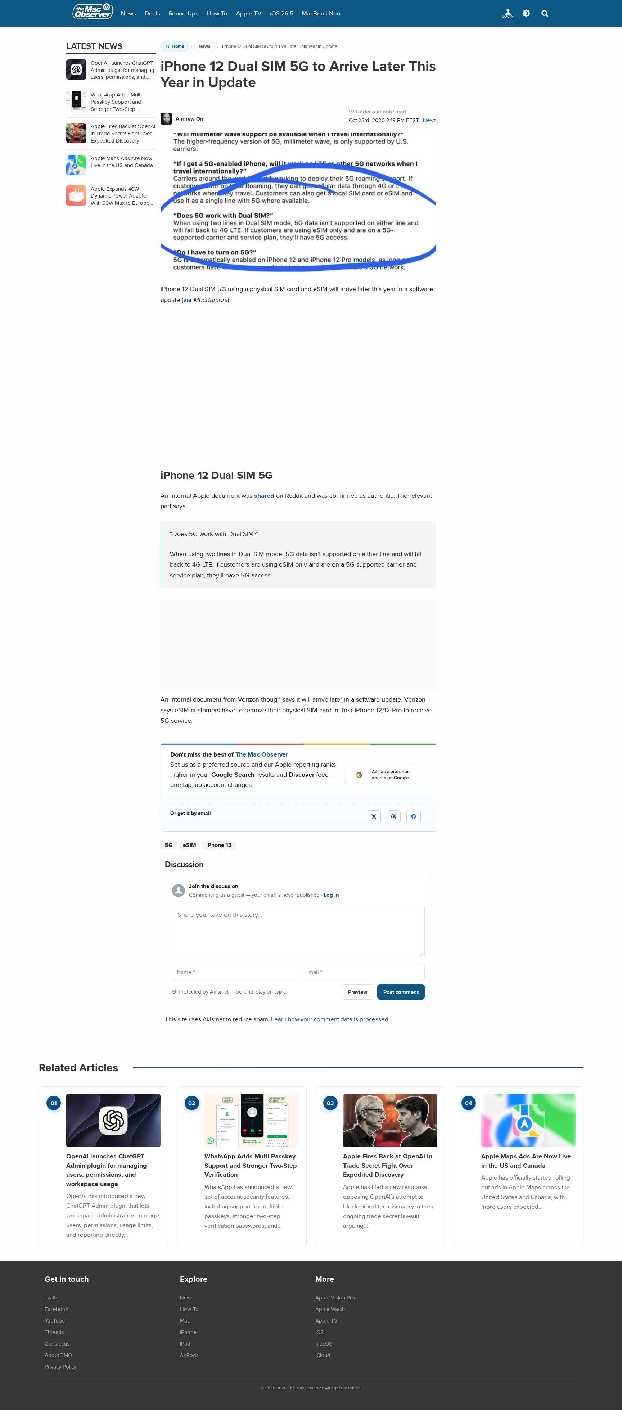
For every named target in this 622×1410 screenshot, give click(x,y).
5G (169, 845)
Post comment (401, 992)
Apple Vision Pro (335, 1297)
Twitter (52, 1297)
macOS (323, 1343)
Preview (358, 992)
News (128, 13)
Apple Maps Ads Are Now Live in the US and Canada (526, 1160)
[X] (374, 816)
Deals (152, 13)
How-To (217, 13)
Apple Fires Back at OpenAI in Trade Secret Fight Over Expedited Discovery (387, 1165)
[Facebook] (413, 816)
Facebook (56, 1309)
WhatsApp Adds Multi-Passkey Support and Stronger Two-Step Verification (250, 1165)
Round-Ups (183, 13)
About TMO (58, 1355)
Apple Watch (330, 1309)
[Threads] (394, 816)
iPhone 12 (219, 845)
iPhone (188, 1332)
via (187, 300)
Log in (331, 895)
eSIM (189, 845)
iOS (319, 1332)
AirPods (189, 1355)
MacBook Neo (321, 13)
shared (264, 495)
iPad (185, 1343)
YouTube (55, 1320)
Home (178, 46)
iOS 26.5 (281, 13)
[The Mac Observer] (93, 13)
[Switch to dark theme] (526, 13)
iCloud (322, 1355)
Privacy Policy (60, 1366)
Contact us (57, 1343)
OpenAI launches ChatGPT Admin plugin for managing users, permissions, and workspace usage (106, 1170)
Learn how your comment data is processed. (330, 1018)
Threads (54, 1332)
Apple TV (248, 13)
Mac (185, 1320)
